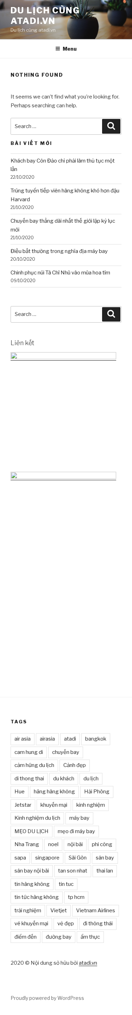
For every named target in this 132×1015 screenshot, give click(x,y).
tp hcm (76, 897)
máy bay (79, 818)
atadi (70, 739)
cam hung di (28, 752)
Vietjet (58, 910)
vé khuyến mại (31, 923)
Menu (70, 49)
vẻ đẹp (65, 923)
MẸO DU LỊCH (31, 831)
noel (53, 844)
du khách (63, 778)
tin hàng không (32, 884)
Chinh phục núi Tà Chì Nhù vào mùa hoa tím (60, 272)
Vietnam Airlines (95, 910)
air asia (22, 739)
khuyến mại (53, 805)
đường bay (58, 937)
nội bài (75, 844)
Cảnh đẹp (74, 765)
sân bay (105, 858)
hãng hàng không (54, 791)
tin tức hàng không (36, 897)
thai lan (104, 871)
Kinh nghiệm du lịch (37, 818)
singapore (47, 858)
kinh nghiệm (90, 805)
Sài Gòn (78, 858)
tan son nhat (72, 871)
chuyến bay (65, 752)
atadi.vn (88, 963)
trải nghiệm (27, 910)
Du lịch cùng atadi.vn (45, 15)
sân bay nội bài (31, 871)
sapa (20, 858)
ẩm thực (90, 937)
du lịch (91, 778)
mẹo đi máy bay (76, 831)
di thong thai (29, 778)
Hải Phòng (96, 791)
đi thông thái (98, 923)
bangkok (95, 739)
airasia (47, 739)
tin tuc (66, 884)
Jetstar (22, 805)
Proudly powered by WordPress (47, 998)
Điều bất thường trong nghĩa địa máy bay (59, 251)
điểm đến (25, 937)
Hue (19, 791)
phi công (102, 844)
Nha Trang (26, 844)
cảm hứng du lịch (34, 765)
